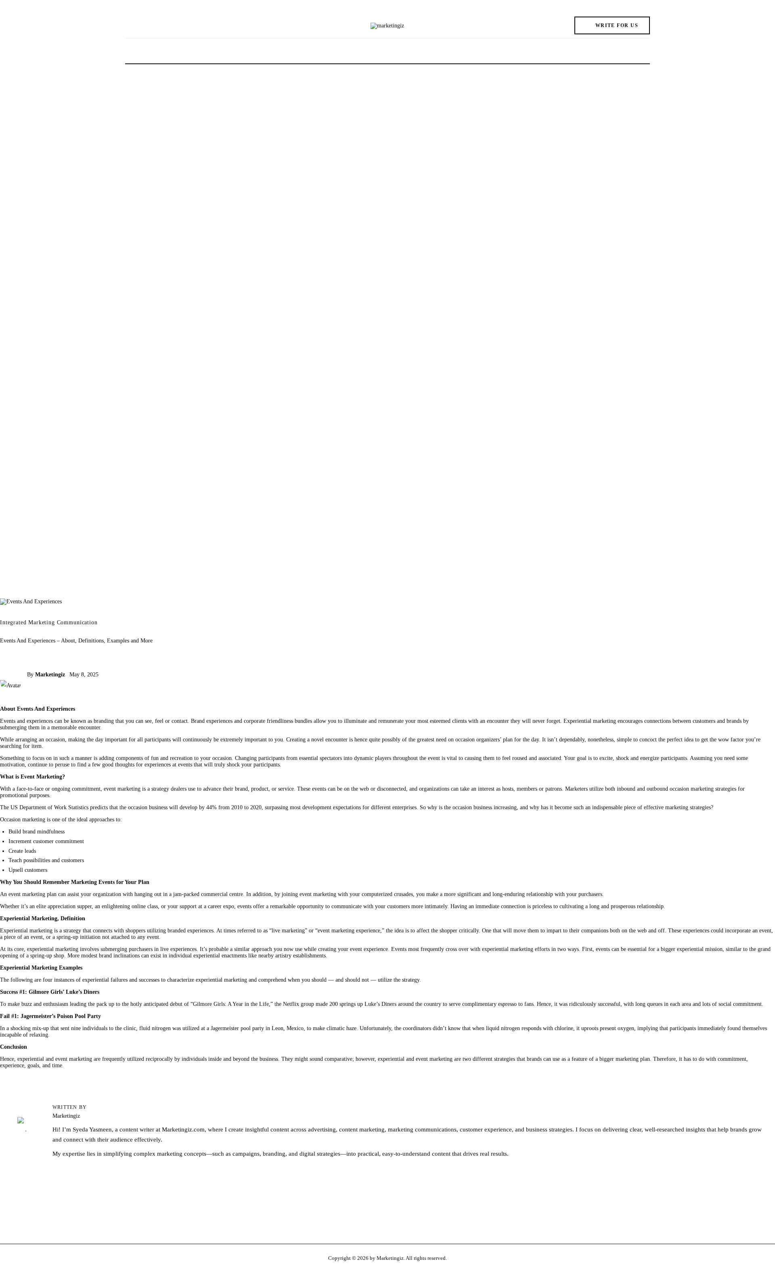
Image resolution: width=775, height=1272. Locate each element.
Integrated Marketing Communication (49, 623)
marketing (521, 949)
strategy (72, 931)
